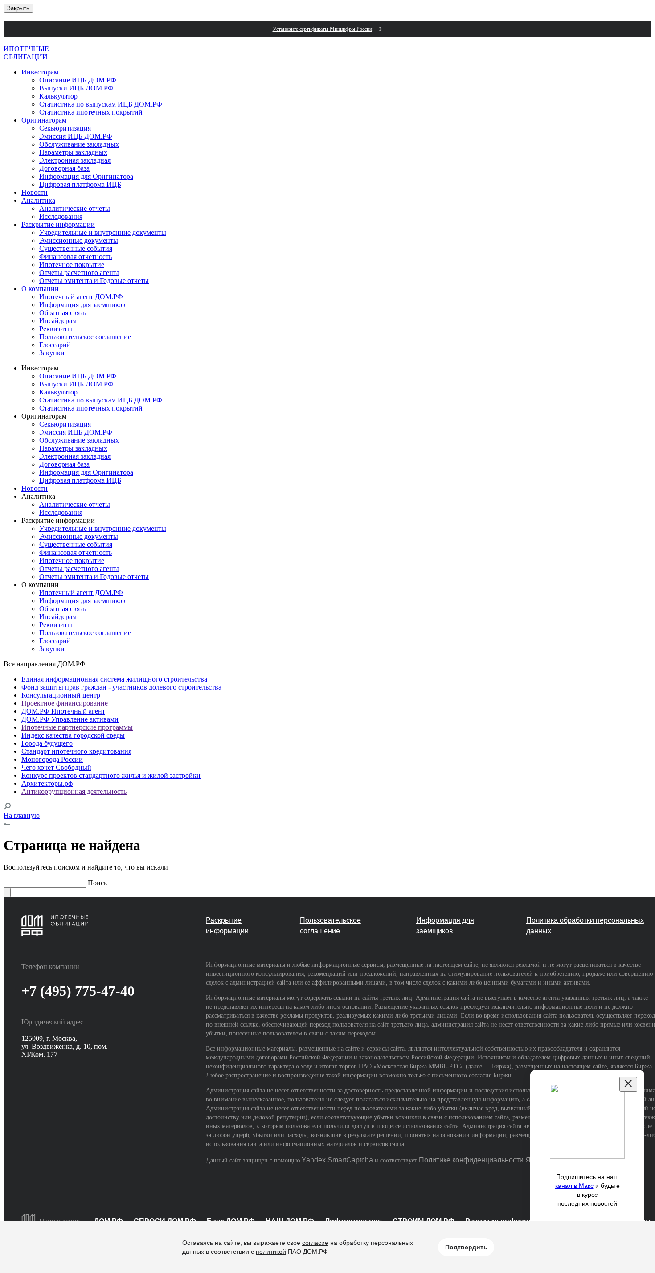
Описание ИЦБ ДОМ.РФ (77, 80)
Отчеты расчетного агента (79, 272)
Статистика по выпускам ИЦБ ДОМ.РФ (100, 104)
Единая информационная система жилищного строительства (114, 679)
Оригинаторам (43, 120)
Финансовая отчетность (75, 256)
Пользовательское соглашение (85, 337)
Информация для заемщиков (82, 304)
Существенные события (75, 248)
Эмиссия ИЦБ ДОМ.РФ (75, 136)
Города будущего (47, 743)
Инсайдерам (58, 320)
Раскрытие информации (58, 224)
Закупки (52, 353)
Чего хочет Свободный (56, 767)
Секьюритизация (65, 128)
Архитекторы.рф (47, 783)
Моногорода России (52, 759)
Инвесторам (39, 72)
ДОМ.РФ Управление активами (70, 719)
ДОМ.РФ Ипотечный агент (63, 711)
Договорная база (64, 168)
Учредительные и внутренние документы (102, 232)
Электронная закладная (75, 160)
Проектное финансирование (64, 703)
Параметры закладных (73, 152)
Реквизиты (55, 329)
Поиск (97, 883)
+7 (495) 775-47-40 (78, 991)
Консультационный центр (60, 695)
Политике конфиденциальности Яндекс (484, 1160)
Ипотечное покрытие (71, 264)
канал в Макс (574, 1185)
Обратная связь (62, 312)
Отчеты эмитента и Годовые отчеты (94, 280)
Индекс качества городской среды (73, 735)
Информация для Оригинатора (86, 176)
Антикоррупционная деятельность (74, 791)
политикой (271, 1251)
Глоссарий (55, 345)
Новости (34, 192)
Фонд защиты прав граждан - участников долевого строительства (121, 687)
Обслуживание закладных (79, 144)
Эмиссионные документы (78, 240)
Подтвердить (466, 1247)
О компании (40, 288)
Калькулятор (58, 96)
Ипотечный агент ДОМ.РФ (81, 296)
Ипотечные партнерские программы (77, 727)
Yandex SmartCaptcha (337, 1160)
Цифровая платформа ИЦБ (80, 184)
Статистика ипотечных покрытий (91, 112)
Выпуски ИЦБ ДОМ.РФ (76, 88)
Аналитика (38, 200)
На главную (22, 815)
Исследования (60, 216)
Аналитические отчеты (74, 208)
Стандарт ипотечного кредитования (76, 751)
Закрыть (18, 8)
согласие (315, 1242)
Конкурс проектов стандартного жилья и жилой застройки (111, 775)
